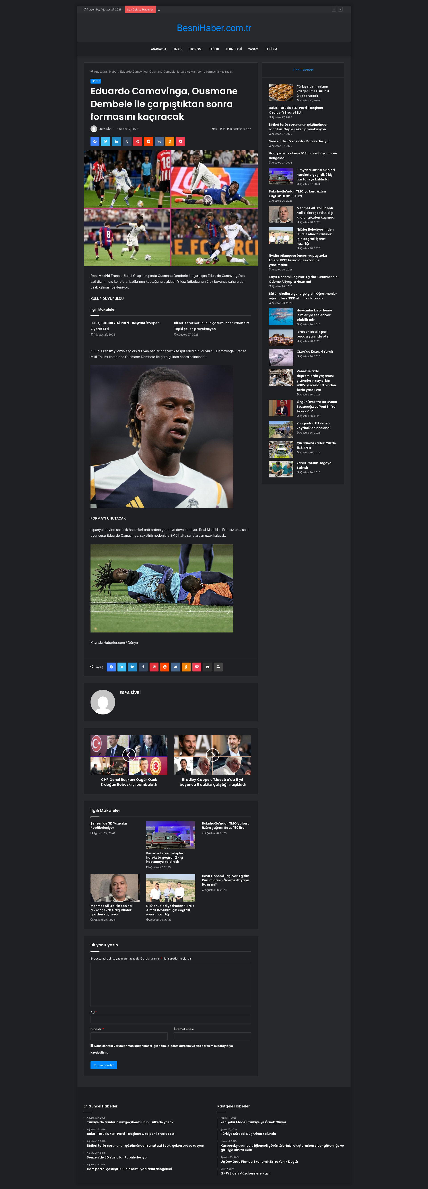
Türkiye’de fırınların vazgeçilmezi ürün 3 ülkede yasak (313, 91)
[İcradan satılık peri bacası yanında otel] (281, 337)
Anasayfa (158, 49)
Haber (177, 49)
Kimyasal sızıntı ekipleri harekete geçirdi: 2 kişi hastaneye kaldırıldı (165, 857)
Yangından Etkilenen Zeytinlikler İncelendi (313, 425)
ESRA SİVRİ (106, 129)
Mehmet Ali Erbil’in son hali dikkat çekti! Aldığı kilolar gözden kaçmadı (112, 910)
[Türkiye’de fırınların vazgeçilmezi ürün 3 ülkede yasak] (281, 92)
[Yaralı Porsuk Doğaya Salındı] (281, 469)
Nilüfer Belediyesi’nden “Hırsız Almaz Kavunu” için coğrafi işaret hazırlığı (170, 910)
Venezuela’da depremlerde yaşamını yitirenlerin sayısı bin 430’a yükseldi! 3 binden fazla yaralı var (316, 380)
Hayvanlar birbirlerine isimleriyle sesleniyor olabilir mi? (314, 315)
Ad (94, 1012)
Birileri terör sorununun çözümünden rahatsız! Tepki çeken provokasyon (208, 9)
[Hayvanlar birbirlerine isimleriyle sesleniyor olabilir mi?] (281, 316)
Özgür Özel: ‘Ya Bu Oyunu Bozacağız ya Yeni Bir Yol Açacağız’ (317, 406)
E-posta (97, 1029)
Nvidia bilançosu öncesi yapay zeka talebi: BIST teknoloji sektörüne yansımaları (298, 260)
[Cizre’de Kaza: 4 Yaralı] (281, 357)
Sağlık (214, 49)
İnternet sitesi (184, 1029)
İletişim (271, 49)
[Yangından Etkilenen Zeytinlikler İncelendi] (281, 429)
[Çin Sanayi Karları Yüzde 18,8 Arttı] (281, 449)
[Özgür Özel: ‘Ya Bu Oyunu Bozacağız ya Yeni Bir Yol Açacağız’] (281, 408)
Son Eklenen (303, 70)
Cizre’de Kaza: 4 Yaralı (315, 351)
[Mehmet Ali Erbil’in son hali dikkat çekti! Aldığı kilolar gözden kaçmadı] (115, 888)
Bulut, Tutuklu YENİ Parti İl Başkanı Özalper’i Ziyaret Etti (296, 110)
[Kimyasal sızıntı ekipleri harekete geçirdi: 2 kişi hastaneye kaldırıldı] (170, 835)
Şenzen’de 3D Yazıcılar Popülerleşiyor (109, 825)
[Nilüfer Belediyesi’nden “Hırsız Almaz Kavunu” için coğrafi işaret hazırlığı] (170, 888)
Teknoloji (233, 49)
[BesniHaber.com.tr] (214, 28)
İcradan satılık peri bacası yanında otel (313, 334)
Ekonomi (195, 49)
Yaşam (253, 49)
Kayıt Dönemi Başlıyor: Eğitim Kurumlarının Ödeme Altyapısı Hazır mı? (226, 880)
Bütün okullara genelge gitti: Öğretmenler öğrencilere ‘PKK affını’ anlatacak (303, 296)
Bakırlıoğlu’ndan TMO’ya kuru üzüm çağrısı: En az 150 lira (225, 825)
